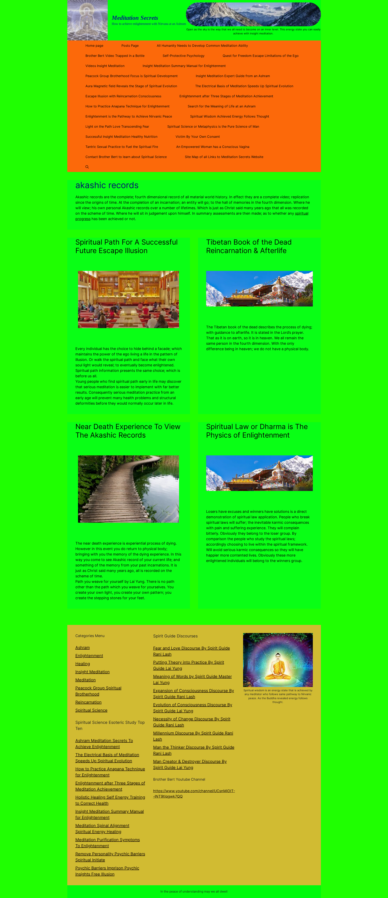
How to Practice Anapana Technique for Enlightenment (127, 106)
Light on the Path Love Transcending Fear (117, 126)
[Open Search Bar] (87, 167)
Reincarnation (88, 702)
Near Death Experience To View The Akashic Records (127, 430)
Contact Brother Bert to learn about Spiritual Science (126, 157)
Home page (94, 45)
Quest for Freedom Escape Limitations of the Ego (261, 56)
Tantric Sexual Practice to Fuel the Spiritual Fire (121, 147)
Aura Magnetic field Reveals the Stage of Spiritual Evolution (131, 86)
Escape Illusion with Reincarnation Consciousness (123, 96)
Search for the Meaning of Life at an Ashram (222, 106)
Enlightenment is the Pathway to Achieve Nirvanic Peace (128, 116)
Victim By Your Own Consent (198, 137)
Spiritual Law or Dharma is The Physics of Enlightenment (257, 430)
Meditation (85, 679)
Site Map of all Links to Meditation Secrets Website (224, 157)
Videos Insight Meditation (104, 66)
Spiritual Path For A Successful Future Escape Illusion (126, 246)
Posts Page (130, 45)
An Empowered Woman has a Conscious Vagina (212, 147)
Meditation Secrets (135, 17)
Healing (82, 663)
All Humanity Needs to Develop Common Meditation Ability (202, 45)
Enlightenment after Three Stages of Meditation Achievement (226, 96)
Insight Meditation (92, 671)
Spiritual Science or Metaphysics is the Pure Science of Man (213, 126)
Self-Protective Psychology (184, 56)
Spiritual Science (91, 710)
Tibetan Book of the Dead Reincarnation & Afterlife (249, 246)
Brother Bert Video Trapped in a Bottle (114, 56)
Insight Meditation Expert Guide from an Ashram (233, 76)
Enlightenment (89, 655)
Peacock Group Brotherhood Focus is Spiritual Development (131, 76)
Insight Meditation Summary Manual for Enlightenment (184, 66)
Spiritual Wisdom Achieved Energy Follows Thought (229, 116)
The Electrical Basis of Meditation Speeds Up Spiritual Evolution (244, 86)
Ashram (82, 647)
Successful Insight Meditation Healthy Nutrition (121, 137)
